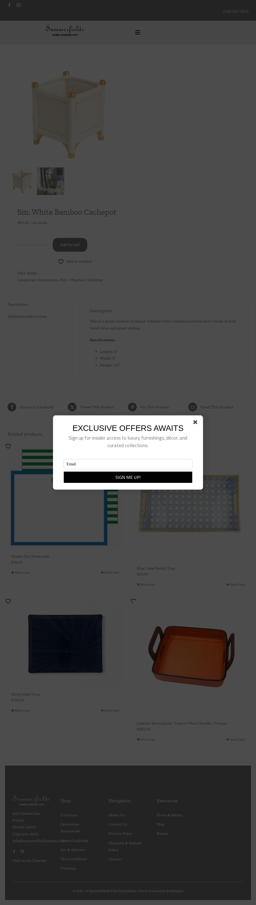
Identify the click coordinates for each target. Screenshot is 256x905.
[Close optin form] (196, 423)
